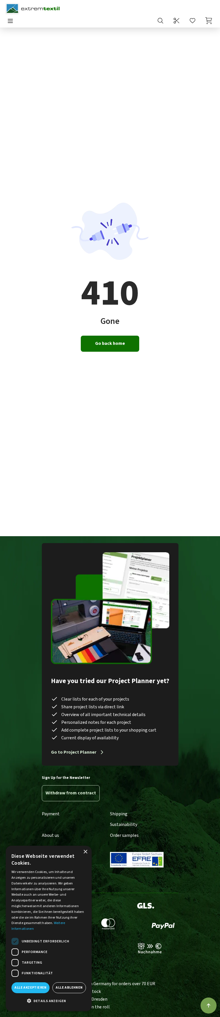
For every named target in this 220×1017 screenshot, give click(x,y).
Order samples (124, 835)
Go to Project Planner (73, 752)
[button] (48, 1001)
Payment (51, 814)
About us (50, 835)
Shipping (118, 814)
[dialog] (49, 928)
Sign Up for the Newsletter (66, 777)
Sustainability (123, 824)
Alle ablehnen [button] (69, 987)
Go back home (110, 343)
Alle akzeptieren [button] (30, 987)
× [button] (85, 852)
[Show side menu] (10, 21)
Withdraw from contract (71, 793)
